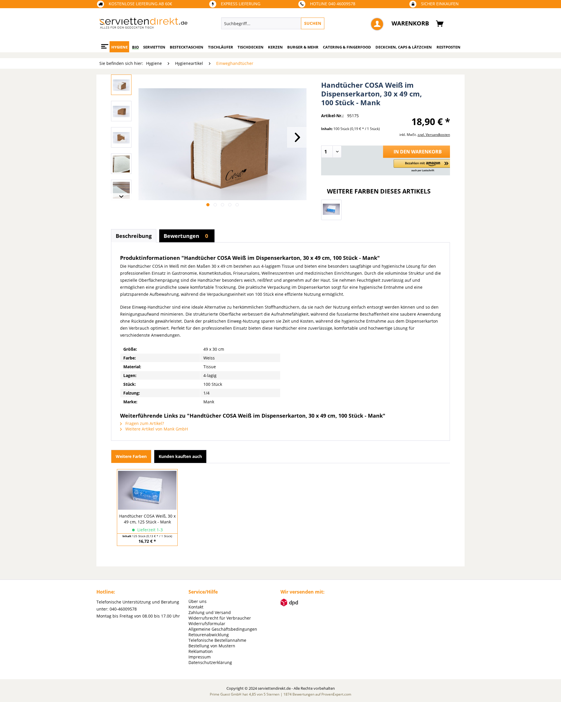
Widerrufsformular (206, 623)
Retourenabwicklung (208, 634)
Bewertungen (186, 235)
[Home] (103, 44)
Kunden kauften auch (180, 456)
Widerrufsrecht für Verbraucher (219, 618)
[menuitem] (299, 23)
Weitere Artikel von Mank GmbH (156, 429)
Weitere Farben (131, 456)
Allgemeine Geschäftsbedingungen (222, 629)
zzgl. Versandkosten (434, 134)
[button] (423, 165)
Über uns (197, 601)
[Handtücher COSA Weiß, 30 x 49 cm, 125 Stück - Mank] (331, 210)
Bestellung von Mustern (211, 646)
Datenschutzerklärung (210, 662)
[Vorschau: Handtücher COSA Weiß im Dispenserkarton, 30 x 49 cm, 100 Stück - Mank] (121, 85)
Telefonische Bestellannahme (217, 640)
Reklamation (200, 651)
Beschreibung (134, 235)
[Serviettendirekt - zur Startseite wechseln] (143, 25)
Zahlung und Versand (209, 612)
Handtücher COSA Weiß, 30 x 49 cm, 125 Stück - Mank (147, 519)
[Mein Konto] (377, 24)
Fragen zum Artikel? (144, 423)
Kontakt (195, 607)
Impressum (199, 657)
